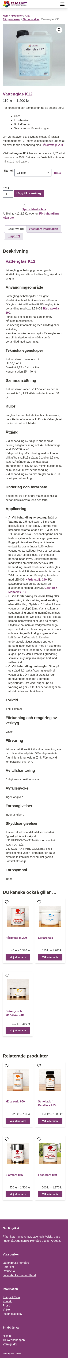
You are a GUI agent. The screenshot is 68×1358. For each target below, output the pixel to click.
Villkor (7, 1309)
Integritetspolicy (12, 1313)
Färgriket (8, 1266)
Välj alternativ (18, 957)
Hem (5, 15)
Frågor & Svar (11, 1297)
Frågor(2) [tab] (14, 236)
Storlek (8, 170)
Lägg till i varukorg (28, 193)
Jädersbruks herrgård (16, 1262)
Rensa (57, 173)
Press (6, 1305)
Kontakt (7, 1301)
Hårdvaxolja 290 (52, 145)
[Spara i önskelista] (7, 902)
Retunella (9, 1271)
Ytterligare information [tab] (43, 228)
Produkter (16, 15)
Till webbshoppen (14, 1340)
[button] (59, 30)
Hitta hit (7, 1335)
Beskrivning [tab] (16, 228)
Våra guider (10, 1344)
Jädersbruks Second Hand (19, 1275)
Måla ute (8, 217)
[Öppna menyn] (62, 4)
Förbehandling (31, 19)
